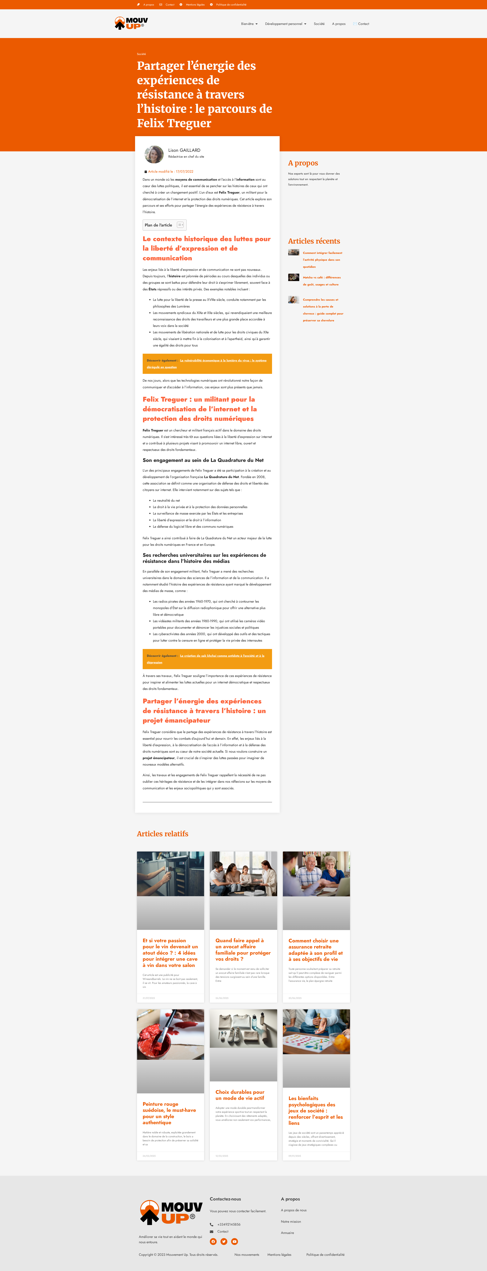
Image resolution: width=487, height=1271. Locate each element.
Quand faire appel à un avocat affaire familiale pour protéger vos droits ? (243, 950)
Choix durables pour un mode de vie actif (240, 1095)
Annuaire (287, 1232)
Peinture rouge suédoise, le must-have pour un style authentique (169, 1113)
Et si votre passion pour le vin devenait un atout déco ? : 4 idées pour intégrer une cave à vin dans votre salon (170, 953)
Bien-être (247, 23)
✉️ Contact (361, 23)
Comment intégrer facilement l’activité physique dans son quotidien (322, 260)
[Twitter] (223, 1241)
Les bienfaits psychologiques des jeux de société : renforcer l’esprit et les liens (316, 1111)
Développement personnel (283, 23)
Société (319, 23)
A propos (338, 23)
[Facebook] (213, 1241)
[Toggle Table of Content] (178, 225)
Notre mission (291, 1221)
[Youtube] (234, 1241)
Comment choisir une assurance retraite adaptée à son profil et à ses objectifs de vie (316, 950)
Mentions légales (279, 1254)
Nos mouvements (247, 1254)
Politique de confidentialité (325, 1254)
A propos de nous (293, 1210)
